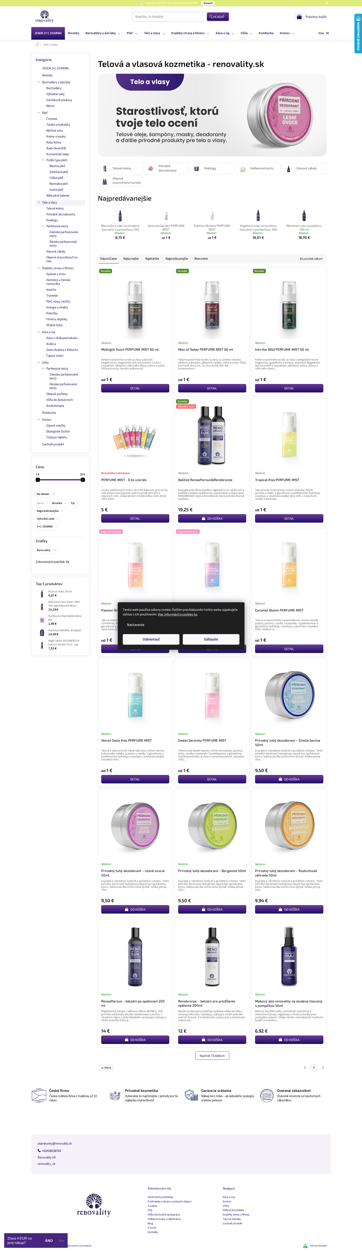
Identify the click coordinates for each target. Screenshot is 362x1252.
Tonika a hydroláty (58, 125)
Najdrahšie (152, 259)
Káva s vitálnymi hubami (61, 338)
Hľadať (219, 17)
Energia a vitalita (57, 307)
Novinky (47, 75)
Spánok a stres (56, 274)
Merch (50, 106)
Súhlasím (211, 639)
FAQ (150, 1210)
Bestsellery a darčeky (56, 82)
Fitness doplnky (56, 319)
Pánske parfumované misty (63, 244)
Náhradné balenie (57, 195)
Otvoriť (208, 3)
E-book (152, 1227)
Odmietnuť (151, 639)
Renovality (46, 550)
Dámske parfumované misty (63, 234)
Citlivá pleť (56, 178)
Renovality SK (47, 1157)
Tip (75, 503)
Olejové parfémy (57, 394)
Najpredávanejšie (50, 511)
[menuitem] (48, 33)
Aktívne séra (54, 130)
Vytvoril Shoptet (318, 1246)
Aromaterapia (55, 406)
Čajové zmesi (54, 356)
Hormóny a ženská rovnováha (58, 282)
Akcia (42, 503)
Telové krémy (55, 208)
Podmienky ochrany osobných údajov (169, 1201)
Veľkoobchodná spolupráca (164, 1214)
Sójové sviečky (56, 425)
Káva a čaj (48, 332)
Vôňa (45, 363)
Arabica (51, 344)
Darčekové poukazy (59, 100)
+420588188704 (51, 1151)
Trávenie (52, 295)
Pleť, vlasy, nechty (58, 301)
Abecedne (201, 259)
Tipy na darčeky (232, 1219)
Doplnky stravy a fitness (58, 268)
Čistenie (51, 119)
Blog (150, 1223)
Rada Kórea (53, 142)
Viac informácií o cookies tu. (178, 614)
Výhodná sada (47, 519)
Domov (46, 420)
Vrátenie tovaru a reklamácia (164, 1219)
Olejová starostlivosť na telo (61, 259)
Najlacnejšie (131, 259)
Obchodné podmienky (160, 1197)
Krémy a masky (56, 136)
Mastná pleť (57, 166)
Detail (135, 388)
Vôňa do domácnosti (59, 400)
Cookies (152, 1206)
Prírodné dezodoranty (60, 214)
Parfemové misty (57, 226)
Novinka (59, 503)
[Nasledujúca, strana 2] (314, 1067)
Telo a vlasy (49, 202)
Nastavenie (135, 624)
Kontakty (153, 1232)
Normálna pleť (58, 184)
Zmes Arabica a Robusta (62, 350)
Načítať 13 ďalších (212, 1055)
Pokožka (51, 313)
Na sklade (46, 494)
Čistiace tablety (56, 437)
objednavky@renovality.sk (55, 1143)
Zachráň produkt (53, 444)
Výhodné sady (55, 94)
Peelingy (52, 220)
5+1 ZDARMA (47, 527)
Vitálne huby (54, 325)
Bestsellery (53, 88)
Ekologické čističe (58, 431)
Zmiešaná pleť (58, 172)
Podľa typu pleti (56, 160)
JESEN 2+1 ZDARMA (55, 68)
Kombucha (49, 413)
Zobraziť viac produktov (210, 246)
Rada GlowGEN (56, 148)
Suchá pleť (56, 190)
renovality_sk (46, 1164)
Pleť (45, 113)
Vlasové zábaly (55, 251)
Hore (108, 1067)
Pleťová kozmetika (233, 1210)
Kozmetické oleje (57, 154)
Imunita (51, 290)
